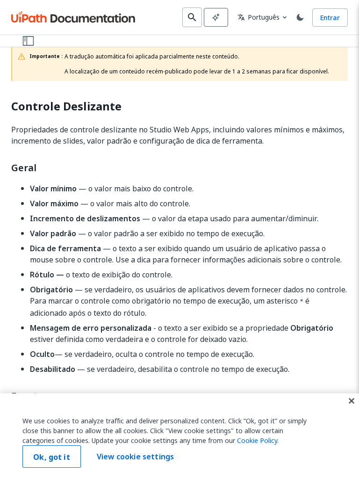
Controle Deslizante (66, 106)
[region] (179, 436)
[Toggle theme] (300, 17)
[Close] (351, 401)
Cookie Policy (257, 440)
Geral (23, 167)
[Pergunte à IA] (216, 17)
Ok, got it (51, 457)
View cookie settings (135, 456)
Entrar (330, 17)
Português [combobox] (258, 17)
